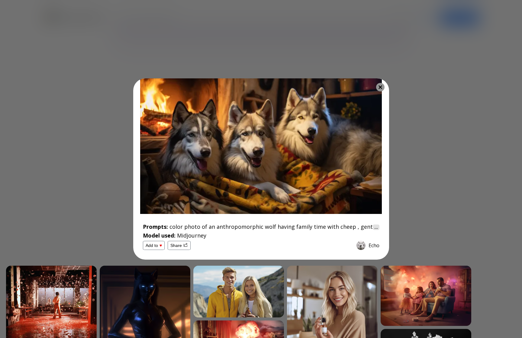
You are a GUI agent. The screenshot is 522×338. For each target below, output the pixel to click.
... (376, 227)
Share (176, 245)
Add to (154, 245)
